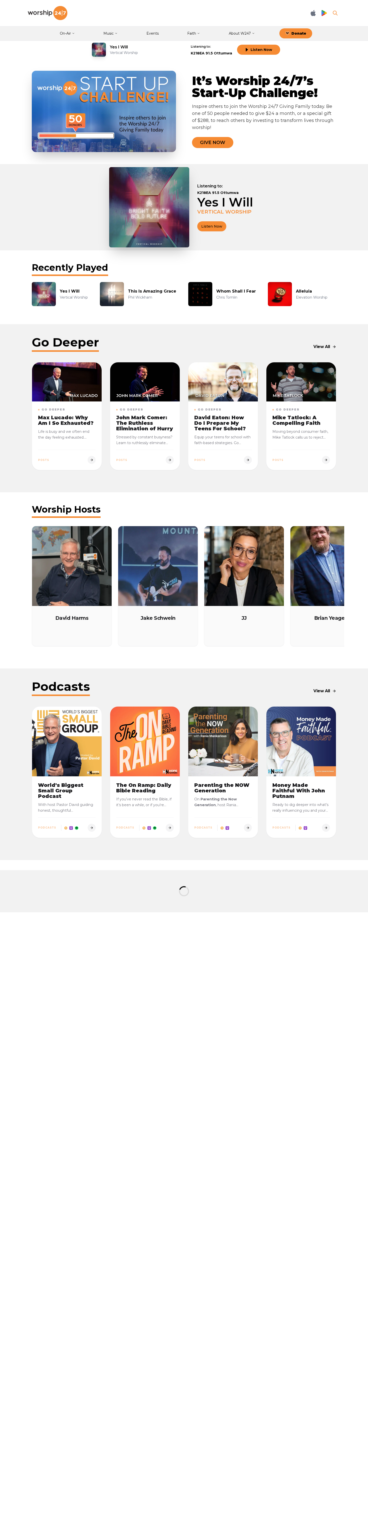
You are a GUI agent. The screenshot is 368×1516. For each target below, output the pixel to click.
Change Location (242, 186)
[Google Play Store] (324, 13)
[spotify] (76, 828)
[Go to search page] (335, 13)
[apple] (71, 828)
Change (223, 46)
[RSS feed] (65, 828)
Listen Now (261, 49)
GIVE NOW (212, 142)
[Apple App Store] (313, 13)
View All (321, 346)
